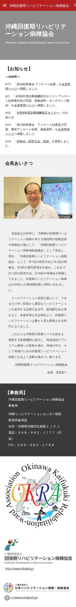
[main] (38, 35)
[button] (4, 5)
